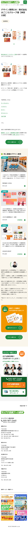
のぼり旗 (3, 116)
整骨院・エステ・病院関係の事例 (10, 133)
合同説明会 (19, 220)
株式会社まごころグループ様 (8, 54)
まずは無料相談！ (14, 385)
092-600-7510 (7, 434)
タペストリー (4, 113)
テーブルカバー (5, 103)
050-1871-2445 (7, 436)
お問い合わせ (16, 134)
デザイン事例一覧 (12, 142)
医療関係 (5, 21)
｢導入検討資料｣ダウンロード (14, 392)
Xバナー (3, 110)
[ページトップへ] (23, 405)
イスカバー (4, 106)
